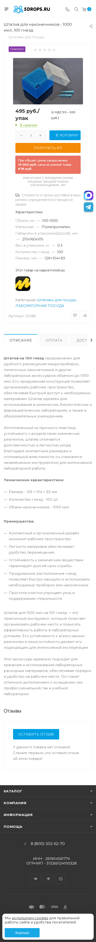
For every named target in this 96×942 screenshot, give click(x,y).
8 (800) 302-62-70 (48, 844)
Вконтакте (36, 875)
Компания (15, 803)
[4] (49, 49)
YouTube (61, 875)
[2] (40, 49)
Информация (18, 815)
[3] (44, 49)
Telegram (48, 875)
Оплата (54, 340)
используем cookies (30, 918)
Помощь (13, 827)
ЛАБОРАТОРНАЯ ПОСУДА (39, 305)
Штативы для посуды (56, 300)
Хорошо (22, 933)
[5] (54, 49)
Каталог (13, 791)
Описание (21, 340)
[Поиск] (76, 9)
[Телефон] (67, 9)
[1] (35, 49)
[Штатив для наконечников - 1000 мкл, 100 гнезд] (48, 81)
